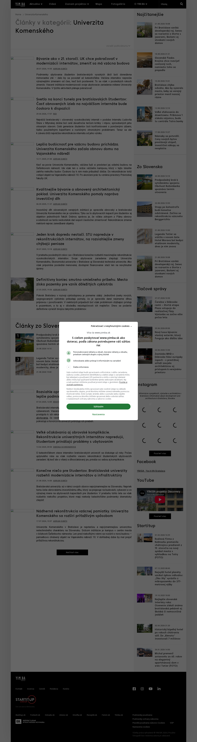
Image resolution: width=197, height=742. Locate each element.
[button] (98, 367)
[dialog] (98, 371)
